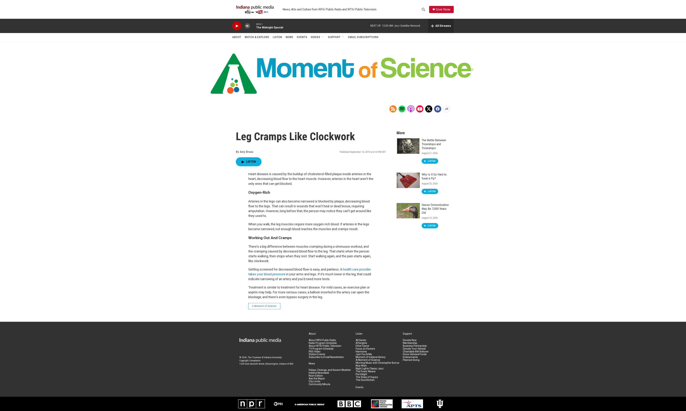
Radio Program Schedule (323, 343)
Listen (277, 37)
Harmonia (361, 351)
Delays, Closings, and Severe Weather (330, 370)
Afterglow (361, 343)
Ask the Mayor (317, 378)
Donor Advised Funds (415, 354)
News (289, 37)
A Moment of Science (264, 306)
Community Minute (319, 384)
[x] (428, 108)
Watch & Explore (257, 37)
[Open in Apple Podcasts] (410, 108)
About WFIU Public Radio (322, 340)
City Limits (314, 381)
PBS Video (314, 351)
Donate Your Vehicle (414, 348)
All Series (361, 340)
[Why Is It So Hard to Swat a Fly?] (408, 180)
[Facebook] (437, 108)
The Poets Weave (366, 371)
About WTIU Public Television (325, 346)
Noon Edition (316, 375)
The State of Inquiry (367, 377)
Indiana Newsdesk (319, 373)
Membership (410, 343)
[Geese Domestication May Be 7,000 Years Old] (408, 210)
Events (302, 37)
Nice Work (361, 365)
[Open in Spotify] (402, 108)
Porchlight (361, 374)
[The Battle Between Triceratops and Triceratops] (408, 146)
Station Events (317, 354)
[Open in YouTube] (419, 108)
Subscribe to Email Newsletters (326, 357)
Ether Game (362, 346)
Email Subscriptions (363, 37)
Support (334, 37)
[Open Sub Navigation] (323, 37)
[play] (237, 26)
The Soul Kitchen (365, 380)
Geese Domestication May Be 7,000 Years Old (435, 208)
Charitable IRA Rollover (416, 351)
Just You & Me (364, 354)
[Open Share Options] (446, 108)
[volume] (247, 26)
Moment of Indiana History (371, 357)
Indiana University (273, 357)
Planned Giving (411, 360)
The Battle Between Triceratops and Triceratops (434, 144)
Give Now (443, 9)
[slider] (253, 26)
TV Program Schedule (321, 348)
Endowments (410, 357)
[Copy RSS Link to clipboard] (393, 108)
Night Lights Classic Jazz (370, 368)
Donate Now (410, 340)
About (236, 37)
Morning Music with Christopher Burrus (377, 363)
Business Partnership (415, 346)
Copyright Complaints (249, 360)
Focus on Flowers (365, 348)
